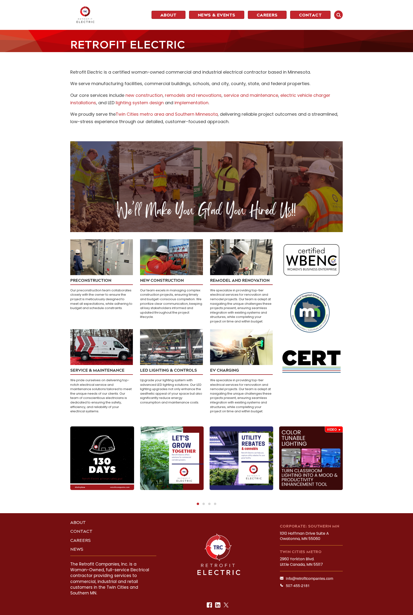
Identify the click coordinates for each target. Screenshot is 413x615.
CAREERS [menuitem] (267, 15)
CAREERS (80, 540)
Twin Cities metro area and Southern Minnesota (167, 114)
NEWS (76, 549)
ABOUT (78, 522)
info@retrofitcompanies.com (309, 578)
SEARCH (338, 15)
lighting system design (140, 103)
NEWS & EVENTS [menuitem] (216, 15)
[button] (198, 503)
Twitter (226, 605)
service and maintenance (251, 95)
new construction (144, 95)
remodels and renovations (193, 95)
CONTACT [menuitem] (310, 15)
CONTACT (81, 531)
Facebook (210, 605)
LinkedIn (218, 605)
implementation (191, 103)
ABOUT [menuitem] (168, 15)
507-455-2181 (298, 585)
